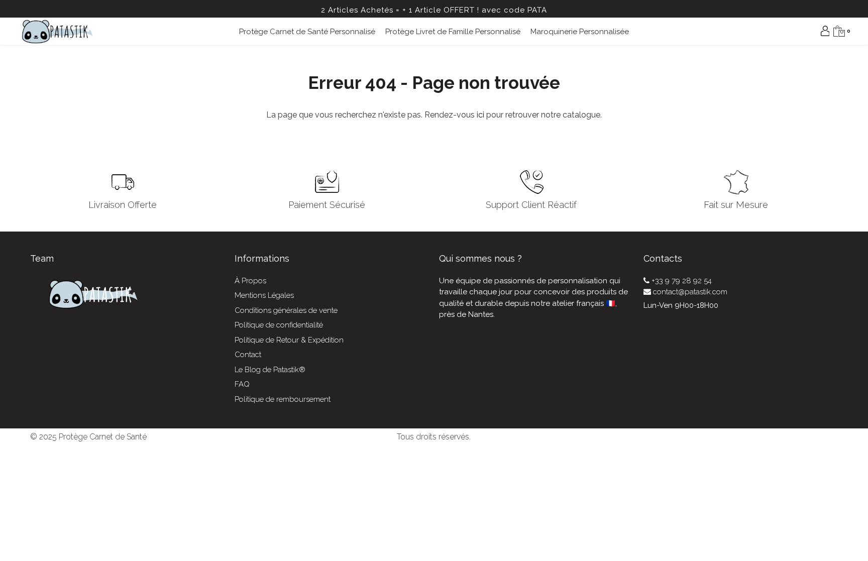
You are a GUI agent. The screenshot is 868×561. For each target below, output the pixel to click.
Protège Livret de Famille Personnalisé (452, 31)
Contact (248, 354)
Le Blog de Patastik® (270, 369)
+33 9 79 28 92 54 (680, 280)
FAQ (242, 384)
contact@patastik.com (689, 291)
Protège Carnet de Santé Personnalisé (307, 31)
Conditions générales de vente (286, 310)
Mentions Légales (264, 295)
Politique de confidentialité (279, 324)
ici (480, 115)
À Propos (250, 280)
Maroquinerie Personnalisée (579, 31)
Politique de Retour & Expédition (289, 340)
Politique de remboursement (283, 399)
